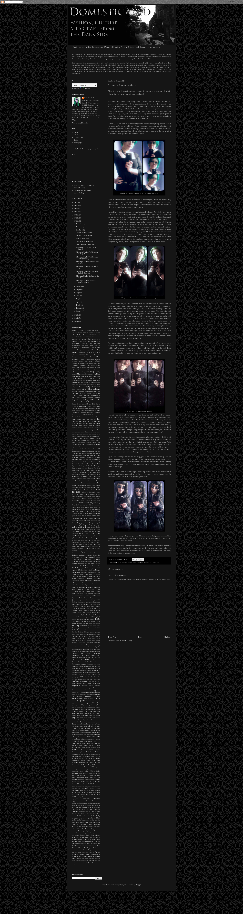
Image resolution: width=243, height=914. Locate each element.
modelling (74, 647)
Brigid (73, 389)
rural (85, 741)
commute (97, 427)
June (78, 296)
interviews (75, 587)
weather (83, 850)
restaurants (75, 732)
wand (73, 850)
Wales (74, 848)
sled (99, 766)
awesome (81, 361)
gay (73, 511)
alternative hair (85, 341)
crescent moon (76, 440)
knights (83, 604)
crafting (74, 438)
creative (98, 438)
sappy (93, 745)
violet (78, 843)
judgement (81, 600)
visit (81, 843)
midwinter (97, 642)
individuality (88, 580)
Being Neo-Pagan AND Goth (85, 244)
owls (73, 683)
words (73, 860)
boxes (77, 384)
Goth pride (90, 521)
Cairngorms (82, 393)
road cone (83, 734)
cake (99, 393)
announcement (85, 347)
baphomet (87, 365)
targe (95, 807)
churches (90, 415)
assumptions (83, 357)
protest (74, 715)
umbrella (92, 831)
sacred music (81, 743)
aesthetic (90, 337)
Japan (98, 596)
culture (98, 444)
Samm (80, 745)
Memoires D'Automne (81, 636)
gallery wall (82, 509)
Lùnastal (92, 621)
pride (94, 711)
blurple (98, 378)
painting (91, 686)
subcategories (89, 796)
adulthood (78, 337)
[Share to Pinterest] (143, 559)
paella (84, 683)
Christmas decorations (93, 412)
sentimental (75, 758)
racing (83, 720)
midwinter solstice (77, 645)
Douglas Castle (85, 466)
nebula (92, 659)
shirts (88, 760)
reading (79, 724)
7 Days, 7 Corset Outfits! (84, 235)
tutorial (79, 831)
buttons (90, 391)
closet (91, 419)
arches (74, 352)
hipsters (74, 570)
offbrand (94, 674)
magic (90, 623)
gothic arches (91, 527)
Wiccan (74, 854)
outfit (74, 681)
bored (98, 382)
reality (93, 724)
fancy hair (86, 489)
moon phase (97, 649)
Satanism (74, 747)
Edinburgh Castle (86, 476)
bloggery (74, 378)
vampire (82, 837)
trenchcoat (97, 826)
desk (84, 459)
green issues (88, 546)
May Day (74, 632)
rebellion (97, 724)
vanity (80, 839)
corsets (94, 434)
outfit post (80, 681)
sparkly (85, 775)
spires (91, 777)
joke (99, 597)
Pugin (82, 715)
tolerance (92, 818)
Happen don (96, 555)
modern (80, 647)
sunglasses (80, 803)
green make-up (96, 546)
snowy (86, 769)
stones (92, 790)
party (93, 690)
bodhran (74, 380)
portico (77, 707)
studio (90, 792)
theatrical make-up (82, 816)
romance (83, 737)
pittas (80, 703)
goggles (94, 515)
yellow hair (81, 863)
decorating (97, 455)
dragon (98, 466)
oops (76, 679)
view (99, 841)
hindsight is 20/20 (94, 567)
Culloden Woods (76, 444)
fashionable (85, 492)
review (94, 732)
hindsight (85, 567)
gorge (98, 515)
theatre (74, 816)
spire (87, 777)
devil (87, 459)
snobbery (74, 769)
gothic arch (82, 527)
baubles (78, 369)
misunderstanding (95, 645)
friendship (90, 503)
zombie (98, 863)
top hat (92, 820)
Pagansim (84, 685)
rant (89, 722)
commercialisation (77, 427)
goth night (83, 520)
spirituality (75, 779)
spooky (87, 779)
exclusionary (75, 487)
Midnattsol (90, 642)
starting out (76, 788)
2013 (76, 315)
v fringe (92, 835)
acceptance (85, 333)
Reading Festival (85, 724)
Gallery (76, 140)
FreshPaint (79, 503)
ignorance (95, 576)
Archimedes (82, 352)
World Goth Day (95, 860)
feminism (92, 494)
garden (87, 509)
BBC (87, 369)
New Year (78, 668)
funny (92, 505)
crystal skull (76, 442)
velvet (93, 839)
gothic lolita (83, 533)
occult (98, 672)
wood (83, 858)
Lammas (98, 606)
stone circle (87, 790)
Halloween (75, 555)
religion (81, 728)
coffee (73, 423)
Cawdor (74, 404)
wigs (81, 854)
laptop (87, 608)
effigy (88, 478)
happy (73, 557)
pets (73, 696)
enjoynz (124, 885)
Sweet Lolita (88, 805)
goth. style (97, 525)
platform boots (96, 703)
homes (89, 572)
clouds (79, 421)
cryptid (93, 440)
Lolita (97, 619)
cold (87, 423)
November (79, 227)
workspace (87, 860)
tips (88, 818)
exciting (98, 485)
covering (94, 436)
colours (85, 425)
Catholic (88, 402)
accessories (92, 333)
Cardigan (77, 397)
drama (74, 468)
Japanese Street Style (79, 598)
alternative (75, 341)
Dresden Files (92, 468)
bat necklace (90, 367)
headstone (81, 563)
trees (83, 826)
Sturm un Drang (94, 794)
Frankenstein (75, 500)
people (73, 694)
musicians (75, 657)
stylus (83, 796)
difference (79, 462)
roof (82, 739)
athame (91, 357)
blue (88, 378)
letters (79, 612)
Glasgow (74, 513)
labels (81, 606)
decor (88, 455)
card (73, 397)
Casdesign (85, 400)
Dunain (98, 470)
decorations (75, 457)
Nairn (82, 659)
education (84, 478)
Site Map (77, 135)
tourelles (97, 820)
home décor (84, 572)
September (79, 286)
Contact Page (78, 137)
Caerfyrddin (96, 391)
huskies (79, 576)
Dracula (93, 466)
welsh (92, 850)
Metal (93, 640)
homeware (94, 572)
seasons (91, 754)
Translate (88, 88)
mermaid (74, 640)
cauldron (97, 402)
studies (86, 792)
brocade (79, 389)
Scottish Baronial (93, 750)
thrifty (85, 818)
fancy (79, 489)
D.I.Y (84, 449)
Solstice (92, 771)
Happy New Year (81, 557)
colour (98, 423)
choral (98, 410)
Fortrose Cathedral (94, 498)
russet (90, 741)
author (82, 359)
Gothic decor (75, 531)
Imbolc (74, 578)
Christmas (83, 412)
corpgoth (77, 434)
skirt (73, 767)
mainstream (96, 623)
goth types (91, 525)
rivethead (78, 734)
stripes (74, 792)
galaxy (91, 507)
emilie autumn (82, 481)
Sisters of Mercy (86, 765)
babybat (97, 361)
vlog (86, 845)
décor (91, 455)
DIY (98, 464)
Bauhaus (83, 369)
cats (93, 402)
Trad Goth (88, 822)
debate (74, 455)
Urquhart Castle (84, 835)
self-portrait (86, 756)
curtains (88, 447)
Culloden (88, 442)
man (82, 628)
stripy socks (80, 792)
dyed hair (90, 472)
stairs (77, 786)
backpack (94, 363)
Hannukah (89, 555)
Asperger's (75, 357)
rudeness (97, 739)
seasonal (86, 754)
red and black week (81, 726)
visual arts (97, 843)
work (77, 860)
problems (86, 713)
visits (92, 843)
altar (89, 339)
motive (87, 651)
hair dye (74, 551)
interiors (97, 583)
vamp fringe (75, 837)
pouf (86, 709)
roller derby (75, 737)
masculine (84, 630)
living (73, 617)
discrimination (76, 464)
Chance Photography (94, 408)
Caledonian (75, 395)
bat (78, 367)
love (82, 621)
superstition (96, 803)
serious (93, 758)
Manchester (91, 628)
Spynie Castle (81, 781)
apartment (75, 349)
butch (86, 391)
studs (94, 792)
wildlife (88, 854)
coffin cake (82, 423)
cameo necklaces (88, 395)
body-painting (81, 380)
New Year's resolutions (89, 668)
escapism (89, 483)
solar (86, 771)
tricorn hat (80, 828)
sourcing (97, 773)
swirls (94, 805)
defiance (82, 457)
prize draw (79, 713)
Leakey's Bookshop (83, 610)
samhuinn (75, 745)
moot (73, 651)
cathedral (82, 402)
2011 (76, 321)
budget (84, 389)
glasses (74, 515)
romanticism (76, 739)
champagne (85, 408)
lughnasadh (87, 621)
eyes (85, 487)
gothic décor (83, 531)
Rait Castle (83, 722)
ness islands (87, 666)
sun (99, 801)
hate (86, 559)
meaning (97, 632)
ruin (78, 741)
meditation (84, 634)
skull (81, 767)
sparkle (74, 775)
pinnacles (97, 701)
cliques (79, 419)
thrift (80, 818)
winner (98, 854)
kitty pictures (76, 604)
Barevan (93, 365)
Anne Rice (97, 345)
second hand (96, 754)
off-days (88, 674)
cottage (79, 436)
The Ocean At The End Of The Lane (89, 813)
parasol (98, 688)
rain (99, 720)
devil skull (97, 459)
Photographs (78, 142)
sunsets (85, 803)
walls (98, 848)
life (84, 613)
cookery (95, 432)
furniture (97, 505)
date (96, 451)
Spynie (74, 781)
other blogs (86, 679)
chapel (74, 410)
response (97, 730)
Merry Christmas (86, 640)
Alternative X (95, 341)
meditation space (91, 634)
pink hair (91, 700)
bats (73, 370)
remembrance (75, 730)
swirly (74, 807)
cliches (74, 419)
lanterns (82, 608)
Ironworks (90, 593)
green (94, 544)
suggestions (75, 801)
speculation (97, 775)
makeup (83, 626)
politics (98, 705)
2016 (76, 215)
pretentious (82, 711)
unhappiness (75, 833)
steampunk (85, 788)
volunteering (90, 845)
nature (87, 660)
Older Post (166, 637)
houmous (82, 574)
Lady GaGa (90, 606)
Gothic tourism (86, 538)
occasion (94, 672)
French (82, 501)
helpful (98, 563)
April (78, 302)
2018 (76, 209)
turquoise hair (95, 828)
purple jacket (83, 717)
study (98, 792)
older (91, 677)
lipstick (83, 615)
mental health (81, 638)
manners (97, 628)
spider (73, 777)
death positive (96, 453)
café (73, 393)
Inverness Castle (89, 589)
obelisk (90, 672)
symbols (88, 807)
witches (97, 856)
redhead (74, 728)
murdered (87, 655)
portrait (81, 707)
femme (73, 496)
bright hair (80, 387)
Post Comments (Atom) (124, 641)
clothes (119, 563)
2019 (76, 206)
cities (98, 415)
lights (94, 613)
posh (94, 707)
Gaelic (82, 507)
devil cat (91, 459)
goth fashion (76, 521)
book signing (87, 382)
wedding (88, 850)
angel (91, 345)
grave (86, 540)
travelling (97, 824)
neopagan (81, 666)
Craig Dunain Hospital (86, 438)
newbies (74, 670)
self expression (76, 756)
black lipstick (76, 376)
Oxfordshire (79, 683)
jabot (89, 595)
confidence (83, 430)
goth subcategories (90, 523)
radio (91, 720)
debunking (79, 455)
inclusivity (97, 578)
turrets (74, 831)
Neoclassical (89, 664)
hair (87, 548)
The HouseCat (89, 98)
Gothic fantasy (91, 531)
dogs (73, 466)
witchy (74, 858)
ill (99, 576)
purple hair (75, 718)
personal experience (87, 694)
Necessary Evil (76, 661)
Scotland (75, 750)
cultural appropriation (88, 444)
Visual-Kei (75, 845)
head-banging (96, 561)
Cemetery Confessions (93, 406)
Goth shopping (77, 523)
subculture (86, 799)
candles (95, 395)
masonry (90, 630)
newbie (98, 668)
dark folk (97, 449)
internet (91, 585)
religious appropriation (92, 728)
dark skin (91, 451)
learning (92, 610)
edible (98, 474)
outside (86, 681)
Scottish (83, 750)
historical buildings (92, 570)
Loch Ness (80, 619)
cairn (76, 393)
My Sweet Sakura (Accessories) (84, 185)
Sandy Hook (87, 745)
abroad (80, 332)
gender (82, 511)
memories (97, 636)
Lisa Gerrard (90, 615)
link (80, 615)
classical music (85, 417)
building (89, 389)
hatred (98, 559)
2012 (76, 318)
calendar (81, 395)
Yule (93, 863)
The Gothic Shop (79, 188)
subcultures (96, 799)
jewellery (90, 597)
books (92, 382)
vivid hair (81, 846)
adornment (92, 335)
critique (83, 440)
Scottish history (76, 752)
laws (99, 608)
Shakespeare (75, 760)
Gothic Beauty (85, 529)
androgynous (76, 345)
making (90, 625)
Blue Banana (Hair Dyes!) (82, 190)
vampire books (88, 837)
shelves (83, 760)
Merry (79, 640)
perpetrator (79, 694)
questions (78, 720)
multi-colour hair (78, 653)
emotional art (96, 481)
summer (82, 801)
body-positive (88, 380)
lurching (79, 623)
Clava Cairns (96, 417)
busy (82, 391)
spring (98, 779)
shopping (75, 762)
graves (91, 540)
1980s (74, 330)
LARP (91, 608)
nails (78, 659)
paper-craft (91, 688)
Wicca (97, 852)
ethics (79, 485)
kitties (95, 602)
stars (98, 786)
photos (98, 698)
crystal (98, 440)
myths (85, 657)
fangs (92, 489)
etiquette (83, 485)
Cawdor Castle (81, 404)
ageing (84, 339)
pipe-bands (75, 703)
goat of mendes (86, 515)
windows (93, 854)
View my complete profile (80, 123)
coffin (77, 423)
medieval (78, 634)
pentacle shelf (89, 692)
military (86, 645)
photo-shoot (88, 696)
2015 (76, 218)
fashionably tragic (94, 492)
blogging (80, 378)
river (73, 734)
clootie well (85, 419)
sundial (74, 803)
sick (87, 762)
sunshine (90, 803)
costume (74, 436)
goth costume (89, 518)
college (90, 423)
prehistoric (97, 709)
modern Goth (86, 647)
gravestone (97, 540)
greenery (74, 548)
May (77, 299)
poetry (74, 705)
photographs (77, 698)
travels (75, 826)
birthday (97, 372)
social (98, 769)
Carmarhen (97, 397)
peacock (74, 692)
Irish (85, 593)
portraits (86, 707)
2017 (76, 212)
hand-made (82, 555)
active (73, 335)
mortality (82, 651)
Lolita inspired (76, 621)
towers (82, 822)
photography (89, 698)
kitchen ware (89, 602)
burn (79, 391)
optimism (80, 679)
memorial (91, 636)
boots (95, 382)
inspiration (96, 580)
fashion (130, 563)
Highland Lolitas (95, 566)
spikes (84, 777)
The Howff (97, 811)
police (87, 705)
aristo (77, 355)
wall (83, 848)
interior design (89, 583)
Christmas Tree (77, 415)
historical (81, 570)
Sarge (98, 745)
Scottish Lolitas (85, 752)
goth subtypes (83, 525)
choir (94, 410)
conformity (90, 430)
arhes (73, 355)
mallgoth (78, 628)
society (82, 771)
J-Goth (86, 596)
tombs (79, 820)
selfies (92, 756)
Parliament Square (77, 690)
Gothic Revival (78, 536)
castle (92, 400)
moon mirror (89, 649)
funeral (88, 505)
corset (90, 434)
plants (89, 703)
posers (91, 707)
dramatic (79, 468)
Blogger (138, 885)
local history (83, 617)
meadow (92, 632)
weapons (78, 850)
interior (81, 583)
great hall (89, 544)
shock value (96, 760)
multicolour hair (77, 655)
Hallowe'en (85, 553)
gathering (97, 509)
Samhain (97, 743)
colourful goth (77, 425)
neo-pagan (81, 664)
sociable (92, 769)
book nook (80, 382)
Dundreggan (80, 472)
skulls (92, 767)
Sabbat (74, 743)
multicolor (88, 653)
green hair (140, 563)
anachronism (75, 343)
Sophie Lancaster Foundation (87, 773)
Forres (84, 499)
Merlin (98, 638)
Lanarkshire (75, 608)
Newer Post (112, 637)
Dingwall (93, 461)
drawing (85, 468)
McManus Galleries (83, 632)
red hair (90, 726)
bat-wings (97, 367)
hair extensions (93, 551)
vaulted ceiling (87, 839)
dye (85, 472)
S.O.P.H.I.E (96, 741)
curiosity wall (81, 447)
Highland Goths (84, 566)
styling (79, 797)
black (79, 374)
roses (92, 739)
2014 (76, 221)
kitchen (83, 602)
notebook (74, 672)
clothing (124, 563)
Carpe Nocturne (77, 400)
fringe (73, 505)
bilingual (84, 371)
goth (82, 518)
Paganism (76, 686)
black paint (84, 376)
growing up (81, 548)
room (84, 739)
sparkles (79, 775)
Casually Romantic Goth (84, 232)
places (84, 703)
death (90, 453)
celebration (88, 404)
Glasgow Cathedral (83, 513)
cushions (93, 447)
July (77, 293)
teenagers (75, 811)
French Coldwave (91, 501)
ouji (91, 679)
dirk (99, 461)
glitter (79, 515)
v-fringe (97, 835)
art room (91, 355)
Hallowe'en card (95, 553)
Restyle (82, 732)
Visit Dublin (86, 843)
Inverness (89, 587)
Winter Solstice (82, 856)
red (73, 726)
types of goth (86, 831)
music (93, 655)
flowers (89, 496)
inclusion (89, 578)
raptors (93, 722)
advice (84, 337)
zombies (74, 865)
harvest (98, 557)
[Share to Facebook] (140, 559)
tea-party (91, 809)
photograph (97, 696)
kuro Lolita (93, 604)
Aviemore (74, 361)
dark (93, 449)
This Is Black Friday (94, 816)
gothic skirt (96, 535)
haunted (78, 561)
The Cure (91, 811)
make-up (75, 626)
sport (90, 779)
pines (87, 701)
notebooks (79, 672)
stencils (98, 788)
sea (82, 754)
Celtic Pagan (96, 404)
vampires (74, 839)
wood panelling (89, 858)
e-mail (98, 472)
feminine (86, 494)
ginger (98, 511)
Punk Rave (92, 715)
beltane (74, 371)
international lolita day (79, 585)
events (88, 485)
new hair (94, 666)
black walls (92, 376)
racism (87, 720)
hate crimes (91, 559)
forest (78, 498)
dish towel (83, 464)
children (90, 410)
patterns (97, 690)
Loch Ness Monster (89, 619)
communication (88, 428)
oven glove (91, 681)
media (73, 634)
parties (85, 690)
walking (79, 848)
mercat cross (91, 638)
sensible (98, 756)
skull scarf (87, 766)
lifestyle (88, 613)
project (98, 713)
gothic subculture (77, 538)
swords (78, 807)
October (79, 230)
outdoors (96, 679)
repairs (82, 730)
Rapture (98, 722)
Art (87, 355)
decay (84, 455)
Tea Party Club (83, 809)
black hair (97, 374)
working (81, 860)
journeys (74, 600)
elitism (98, 479)
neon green (97, 664)
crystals (82, 442)
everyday (92, 485)
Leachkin (74, 610)
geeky (77, 511)
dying (94, 472)
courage (89, 436)
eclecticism (93, 474)
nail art (94, 657)
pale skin (83, 688)
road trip (89, 734)
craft (98, 436)
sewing (98, 758)
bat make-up (82, 367)
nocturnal (89, 670)
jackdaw (94, 595)
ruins (81, 741)
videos (95, 841)
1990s (78, 330)
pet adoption (96, 694)
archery (98, 350)
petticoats (79, 696)
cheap (86, 410)
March (78, 305)
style (154, 563)
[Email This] (133, 559)
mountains (92, 651)
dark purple (85, 451)
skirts (77, 766)
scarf (79, 747)
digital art (86, 462)
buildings (96, 389)
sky (96, 766)
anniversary (75, 347)
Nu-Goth (85, 672)
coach (98, 421)
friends (84, 503)
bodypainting (96, 380)
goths (98, 538)
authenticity (75, 359)
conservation (80, 432)
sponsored (81, 779)
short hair (82, 762)
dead (77, 453)
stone (81, 790)
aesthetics (97, 337)
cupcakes (74, 447)
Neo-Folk (74, 664)
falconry (98, 487)
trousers (87, 829)
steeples (92, 788)
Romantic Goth (148, 563)
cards (91, 397)
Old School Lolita (85, 677)
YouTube (88, 863)
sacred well (89, 743)
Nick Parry (82, 670)
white (79, 852)
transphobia (83, 824)
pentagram (96, 692)
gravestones (75, 542)
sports (94, 779)
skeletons (94, 764)
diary (73, 461)
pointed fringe (80, 705)
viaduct (79, 841)
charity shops (80, 410)
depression (75, 459)
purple (98, 715)
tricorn (74, 828)
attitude (97, 357)
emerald (74, 481)
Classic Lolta (76, 417)
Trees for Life (89, 826)
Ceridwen (74, 408)
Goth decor (97, 518)
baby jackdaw (89, 361)
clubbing (90, 421)
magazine (85, 623)
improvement (81, 578)
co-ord (95, 421)
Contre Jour (88, 432)
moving (98, 651)
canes (98, 395)
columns (91, 425)
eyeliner (81, 487)
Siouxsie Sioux (76, 765)
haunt (74, 561)
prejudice (75, 711)
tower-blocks (75, 822)
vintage (74, 843)
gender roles (88, 511)
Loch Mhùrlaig (92, 617)
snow (81, 769)
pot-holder (81, 709)
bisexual (74, 374)
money (80, 649)
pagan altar (96, 683)
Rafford (95, 720)
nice (78, 670)
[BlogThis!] (136, 559)
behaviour (97, 370)
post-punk (75, 709)
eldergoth (93, 478)
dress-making (75, 470)
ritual (98, 732)
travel (90, 824)
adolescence (85, 335)
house (86, 574)
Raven (74, 724)
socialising (75, 771)
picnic (73, 700)
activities (78, 335)
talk (92, 807)
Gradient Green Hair (82, 238)
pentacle (82, 692)
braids (81, 384)
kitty (98, 602)
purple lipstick (92, 718)
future (74, 507)
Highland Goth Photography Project (86, 149)
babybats (74, 363)
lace (85, 606)
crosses (88, 440)
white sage (85, 852)
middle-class (82, 642)
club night (84, 421)
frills (134, 563)
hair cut (97, 548)
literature (97, 615)
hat (83, 559)
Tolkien (98, 818)
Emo (89, 481)
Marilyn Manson (76, 630)
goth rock (97, 521)
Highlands (75, 568)
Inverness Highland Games (86, 591)
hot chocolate (75, 574)
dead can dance (83, 453)
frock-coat (79, 505)
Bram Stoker (87, 384)
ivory (95, 593)
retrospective (87, 732)
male (94, 626)
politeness (92, 705)
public (78, 715)
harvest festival (76, 559)
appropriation (90, 349)
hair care (91, 548)
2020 (76, 202)
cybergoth (78, 449)
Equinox (83, 483)
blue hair (93, 378)
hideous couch (76, 565)
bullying (74, 391)
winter (74, 856)
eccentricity (78, 474)
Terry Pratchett (83, 811)
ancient (83, 343)
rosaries (88, 739)
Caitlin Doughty (92, 393)
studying (82, 794)
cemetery (82, 406)
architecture (93, 352)
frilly (98, 503)
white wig (91, 852)
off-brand (81, 674)
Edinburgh (75, 476)
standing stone (83, 786)
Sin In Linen (96, 762)
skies (98, 765)
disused (89, 464)
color (94, 423)
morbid (77, 651)
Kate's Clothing (79, 193)
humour (74, 576)
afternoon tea (76, 339)
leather (98, 610)
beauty (91, 370)
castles (98, 400)
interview (97, 585)
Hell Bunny (91, 563)
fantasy (98, 489)
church (85, 415)
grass (82, 540)
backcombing (81, 363)
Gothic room (89, 536)
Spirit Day (97, 777)
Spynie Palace (90, 781)
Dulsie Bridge (90, 470)
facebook (92, 487)
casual (115, 563)
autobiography (90, 359)
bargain (98, 365)
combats (98, 425)
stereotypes (75, 790)
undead (98, 831)
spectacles (90, 775)
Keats (79, 602)
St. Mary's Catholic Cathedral (86, 784)
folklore (98, 496)
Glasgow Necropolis (94, 513)
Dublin (83, 470)
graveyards (91, 542)
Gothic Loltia (95, 533)
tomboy (74, 820)
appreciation (82, 350)
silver (90, 762)
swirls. (98, 805)
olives (94, 677)
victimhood (85, 841)
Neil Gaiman (90, 662)
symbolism (83, 807)
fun (84, 505)
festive (77, 496)
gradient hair (76, 540)
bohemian (74, 382)
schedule (93, 747)
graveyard (83, 542)
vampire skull (96, 837)
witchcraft (91, 856)
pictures (82, 701)
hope (99, 572)
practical (90, 709)
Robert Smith (96, 734)
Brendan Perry (95, 384)
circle (95, 415)
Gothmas (93, 538)
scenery (88, 747)
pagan (90, 683)
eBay (73, 474)
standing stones (92, 786)
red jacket (97, 726)
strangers (97, 790)
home (78, 572)
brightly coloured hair (92, 387)
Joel (95, 597)
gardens (92, 509)
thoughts (75, 818)
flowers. (94, 496)
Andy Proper (84, 345)
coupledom (84, 436)
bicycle (79, 372)
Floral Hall (83, 496)
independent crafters (78, 580)
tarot (98, 807)
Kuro (87, 604)
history (74, 572)
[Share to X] (138, 559)
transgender (96, 822)
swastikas (74, 805)
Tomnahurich (85, 820)
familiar (74, 489)
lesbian (74, 613)
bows (73, 384)
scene (83, 747)
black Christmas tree (87, 374)
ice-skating (85, 576)
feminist (98, 494)
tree (80, 826)
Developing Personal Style (84, 241)
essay (93, 483)
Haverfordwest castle (86, 561)
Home (139, 637)
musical (98, 655)
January (79, 311)
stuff (87, 794)
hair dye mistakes (83, 551)
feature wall (75, 494)
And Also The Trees (93, 343)
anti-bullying (96, 347)
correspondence (84, 434)
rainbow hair (76, 722)
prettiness (89, 711)
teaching (97, 809)
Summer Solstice (91, 801)
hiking (81, 567)
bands (83, 365)
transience (75, 824)
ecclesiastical (85, 474)
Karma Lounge (90, 600)
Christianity (75, 412)
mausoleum (96, 630)
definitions (90, 457)
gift (94, 511)
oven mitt (97, 681)
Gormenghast (75, 518)
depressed (97, 457)
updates (77, 835)
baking (79, 365)
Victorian (90, 841)
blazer (98, 376)
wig (158, 563)
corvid (98, 434)
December (79, 224)
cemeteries (75, 406)
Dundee (74, 472)
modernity (94, 647)
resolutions (87, 730)
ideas (90, 576)
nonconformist (96, 670)
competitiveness (76, 430)
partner (89, 690)
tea (77, 809)
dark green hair (77, 451)
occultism (74, 674)
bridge (74, 387)
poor (73, 707)
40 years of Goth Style (91, 330)
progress (92, 713)
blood (85, 378)
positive (98, 707)
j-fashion (80, 596)
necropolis (83, 662)
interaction (75, 583)
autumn (97, 359)
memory (74, 638)
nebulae (98, 659)
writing (74, 863)
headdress (74, 563)
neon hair (75, 666)
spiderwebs (79, 777)
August (78, 289)
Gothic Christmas (95, 529)
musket (81, 657)
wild (84, 854)
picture (78, 700)
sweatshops (81, 805)
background (88, 363)
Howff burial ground (94, 574)
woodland (97, 858)
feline (81, 494)
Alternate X (96, 339)
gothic (74, 527)
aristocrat (82, 355)
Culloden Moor (96, 442)
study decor (75, 794)
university (83, 833)
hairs (79, 553)
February (79, 308)
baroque (74, 367)
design (80, 459)
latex (95, 608)
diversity (94, 464)
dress (98, 468)
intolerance (82, 587)
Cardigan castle (85, 397)
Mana (86, 628)
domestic (77, 466)
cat (77, 402)
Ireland (82, 593)
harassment (91, 557)
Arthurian (97, 355)
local (77, 617)
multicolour (97, 653)
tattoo (73, 809)
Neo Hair (97, 661)
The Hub (74, 813)
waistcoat (97, 845)
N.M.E (90, 657)
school (98, 747)
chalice (80, 408)
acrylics (98, 332)
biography (90, 372)
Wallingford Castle (91, 848)
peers (77, 692)
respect (93, 730)
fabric (88, 487)
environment (75, 483)
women (79, 858)
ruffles (74, 741)
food (73, 499)
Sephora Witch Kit (84, 758)
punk (86, 715)
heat (86, 563)
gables (78, 507)
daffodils (88, 449)
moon (84, 649)
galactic (87, 507)
